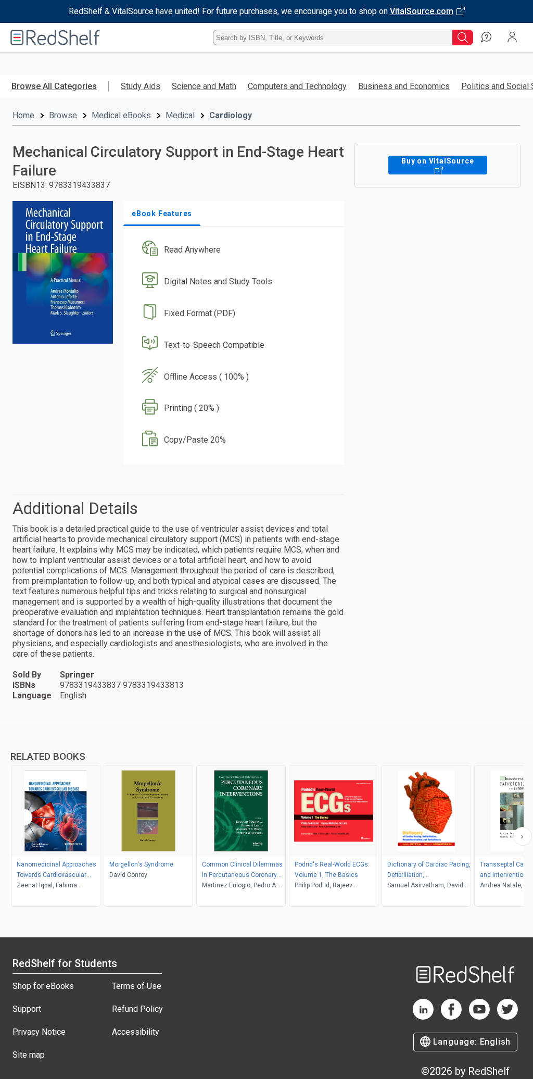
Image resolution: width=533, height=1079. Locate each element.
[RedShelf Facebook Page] (451, 1017)
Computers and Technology (297, 86)
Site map (28, 1055)
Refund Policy (137, 1009)
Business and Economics (404, 86)
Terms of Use (136, 986)
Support (26, 1009)
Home (23, 115)
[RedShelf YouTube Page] (479, 1017)
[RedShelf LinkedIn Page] (423, 1017)
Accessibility (135, 1032)
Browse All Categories (54, 86)
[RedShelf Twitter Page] (507, 1017)
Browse (63, 115)
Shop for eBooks (43, 986)
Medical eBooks (121, 115)
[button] (232, 250)
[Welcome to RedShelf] (55, 37)
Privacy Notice (39, 1032)
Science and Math (204, 86)
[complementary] (266, 816)
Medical (180, 115)
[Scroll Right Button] (522, 836)
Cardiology (230, 115)
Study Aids (140, 86)
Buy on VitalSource (437, 161)
